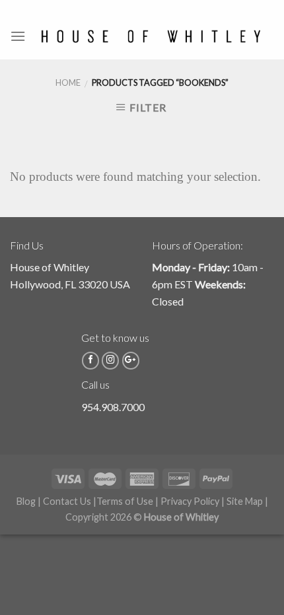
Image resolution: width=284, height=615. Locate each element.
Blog (26, 501)
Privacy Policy (189, 501)
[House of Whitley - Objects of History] (150, 37)
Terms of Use (124, 501)
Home (68, 82)
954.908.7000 (113, 407)
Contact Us (67, 501)
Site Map (245, 501)
